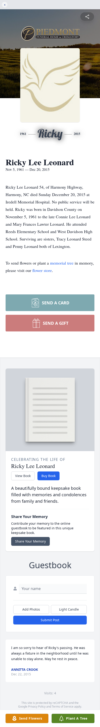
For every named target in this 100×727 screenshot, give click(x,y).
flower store (42, 270)
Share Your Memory (30, 541)
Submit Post (50, 620)
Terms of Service (62, 706)
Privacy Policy (37, 706)
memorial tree (61, 263)
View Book (23, 476)
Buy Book (48, 476)
